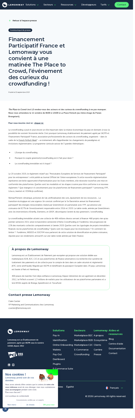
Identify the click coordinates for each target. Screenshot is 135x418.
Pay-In (56, 335)
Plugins (57, 364)
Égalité (70, 387)
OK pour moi (48, 405)
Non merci (12, 405)
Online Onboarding (63, 345)
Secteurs (48, 4)
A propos (99, 335)
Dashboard (59, 359)
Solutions (31, 4)
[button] (5, 409)
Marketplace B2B (83, 340)
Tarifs (103, 4)
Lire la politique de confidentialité (17, 396)
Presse (97, 354)
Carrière (98, 349)
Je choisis (30, 405)
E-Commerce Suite (63, 368)
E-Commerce (81, 349)
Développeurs (88, 4)
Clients (97, 345)
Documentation (117, 348)
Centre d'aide (116, 344)
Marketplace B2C (83, 335)
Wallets (57, 349)
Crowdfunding (81, 354)
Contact (121, 4)
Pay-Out (57, 354)
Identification (60, 340)
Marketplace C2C (83, 345)
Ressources (67, 4)
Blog (111, 339)
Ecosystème (100, 340)
